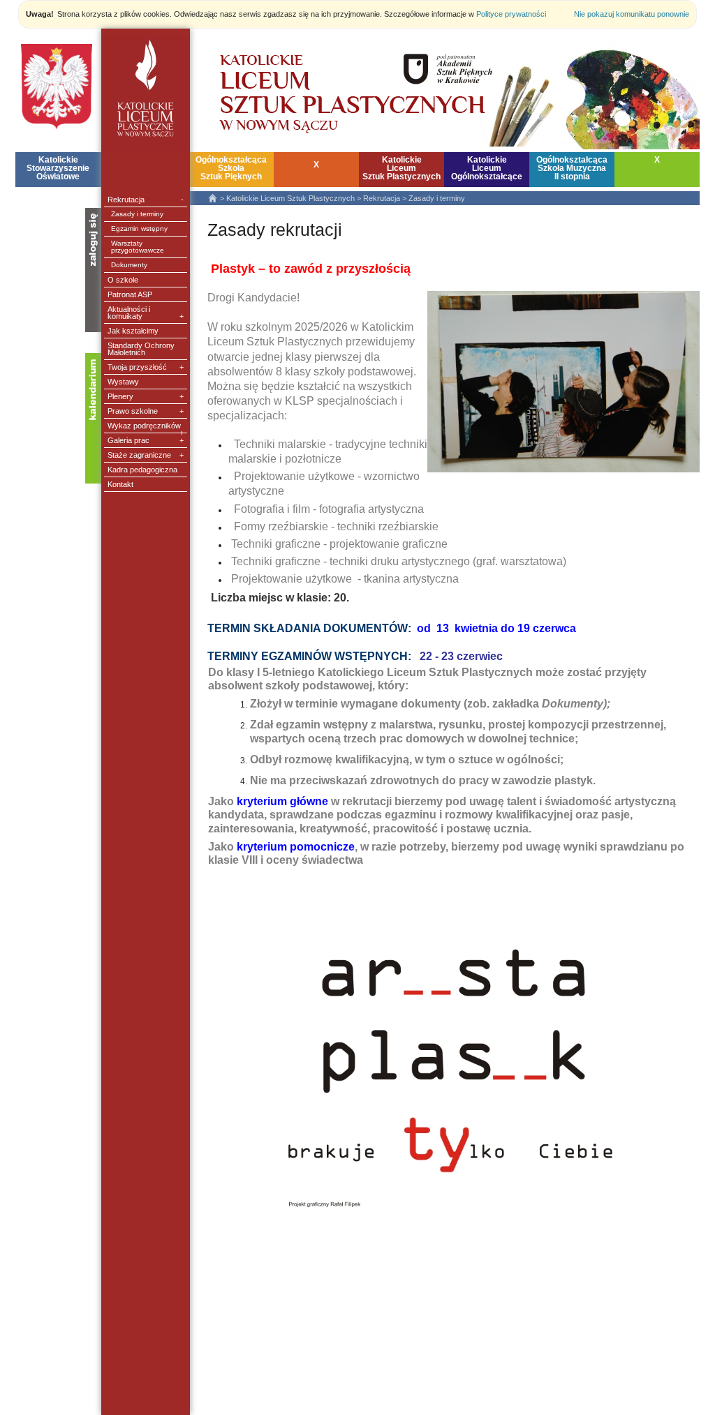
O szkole (123, 280)
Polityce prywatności (511, 14)
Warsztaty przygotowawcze (137, 246)
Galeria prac (146, 440)
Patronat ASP (130, 294)
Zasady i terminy (137, 214)
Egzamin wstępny (139, 228)
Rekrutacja (146, 199)
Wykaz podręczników (146, 427)
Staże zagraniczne (146, 455)
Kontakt (120, 484)
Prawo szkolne (146, 411)
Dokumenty (129, 265)
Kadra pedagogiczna (142, 469)
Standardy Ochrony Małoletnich (141, 349)
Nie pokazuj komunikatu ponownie (631, 14)
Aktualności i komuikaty (146, 312)
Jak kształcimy (133, 331)
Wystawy (123, 381)
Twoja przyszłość (146, 367)
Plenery (146, 396)
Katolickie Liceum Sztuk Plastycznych (290, 198)
